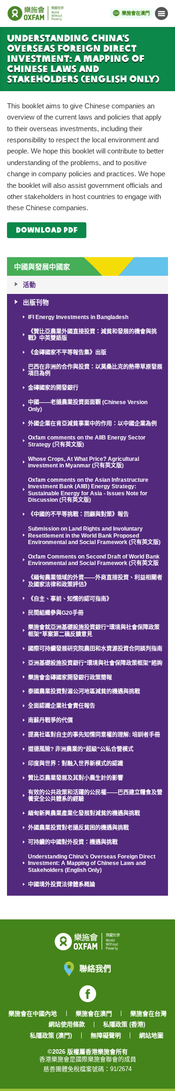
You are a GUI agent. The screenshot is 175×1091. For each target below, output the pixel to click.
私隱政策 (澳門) (51, 1035)
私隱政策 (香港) (124, 1024)
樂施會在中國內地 (32, 1013)
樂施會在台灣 (148, 1013)
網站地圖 (151, 1035)
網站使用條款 (67, 1024)
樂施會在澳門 (94, 1013)
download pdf (46, 229)
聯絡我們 (95, 968)
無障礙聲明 (106, 1035)
